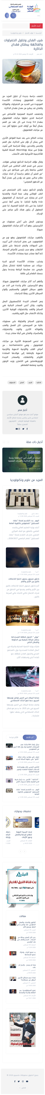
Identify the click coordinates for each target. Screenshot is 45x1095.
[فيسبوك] (27, 429)
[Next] (24, 851)
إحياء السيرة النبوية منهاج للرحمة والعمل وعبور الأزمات (23, 834)
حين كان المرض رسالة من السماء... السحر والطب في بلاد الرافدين (26, 940)
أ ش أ (37, 572)
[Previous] (20, 851)
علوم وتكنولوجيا (16, 33)
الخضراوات (12, 382)
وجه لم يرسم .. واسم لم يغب (27, 966)
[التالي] (8, 442)
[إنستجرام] (19, 429)
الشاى (22, 382)
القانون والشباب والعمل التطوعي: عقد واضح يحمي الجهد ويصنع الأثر (26, 925)
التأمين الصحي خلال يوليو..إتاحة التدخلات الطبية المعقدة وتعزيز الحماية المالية (28, 769)
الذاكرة (39, 382)
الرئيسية (39, 33)
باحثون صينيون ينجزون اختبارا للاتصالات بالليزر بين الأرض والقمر (23, 580)
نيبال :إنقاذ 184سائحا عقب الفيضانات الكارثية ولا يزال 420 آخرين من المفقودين (26, 747)
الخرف (30, 382)
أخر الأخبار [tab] (29, 737)
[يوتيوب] (17, 429)
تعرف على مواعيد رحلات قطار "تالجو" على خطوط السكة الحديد (27, 758)
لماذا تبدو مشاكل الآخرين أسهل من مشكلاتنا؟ (27, 979)
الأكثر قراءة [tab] (13, 737)
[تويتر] (23, 429)
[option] (22, 460)
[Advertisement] (21, 90)
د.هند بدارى (35, 513)
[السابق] (4, 442)
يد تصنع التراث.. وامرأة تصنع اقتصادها (28, 953)
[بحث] (13, 16)
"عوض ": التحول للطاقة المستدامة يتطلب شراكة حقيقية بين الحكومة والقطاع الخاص (25, 639)
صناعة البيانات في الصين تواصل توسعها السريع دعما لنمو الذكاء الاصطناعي (23, 699)
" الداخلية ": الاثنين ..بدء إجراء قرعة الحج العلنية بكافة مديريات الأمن (27, 780)
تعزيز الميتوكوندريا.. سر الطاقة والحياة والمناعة (27, 991)
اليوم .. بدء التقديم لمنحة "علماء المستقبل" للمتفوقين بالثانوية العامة (24, 522)
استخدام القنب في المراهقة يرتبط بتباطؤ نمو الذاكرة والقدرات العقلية (24, 459)
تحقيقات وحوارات (22, 820)
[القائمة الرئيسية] (7, 15)
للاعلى (24, 1087)
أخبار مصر (39, 54)
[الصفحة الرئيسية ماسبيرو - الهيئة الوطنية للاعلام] (21, 8)
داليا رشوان (36, 466)
